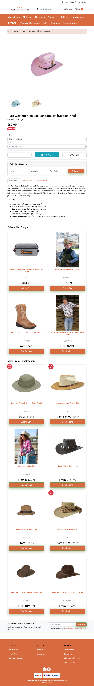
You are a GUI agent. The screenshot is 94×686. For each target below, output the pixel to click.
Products (65, 2)
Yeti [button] (44, 23)
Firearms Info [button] (69, 23)
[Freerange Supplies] (19, 9)
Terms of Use (69, 650)
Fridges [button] (64, 17)
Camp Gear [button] (13, 17)
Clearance (55, 23)
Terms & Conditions (71, 628)
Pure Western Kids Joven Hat (67, 269)
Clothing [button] (27, 17)
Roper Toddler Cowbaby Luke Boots (26, 332)
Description (13, 181)
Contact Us (82, 2)
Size (9, 142)
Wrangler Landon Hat (26, 466)
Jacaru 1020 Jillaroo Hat (67, 529)
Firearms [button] (39, 17)
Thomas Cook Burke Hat (26, 529)
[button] (74, 154)
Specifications (26, 181)
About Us (73, 2)
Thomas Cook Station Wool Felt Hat (26, 592)
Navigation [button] (78, 17)
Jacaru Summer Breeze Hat (67, 403)
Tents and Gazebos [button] (29, 23)
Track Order (13, 654)
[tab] (13, 180)
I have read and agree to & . (68, 628)
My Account (13, 650)
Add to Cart (26, 288)
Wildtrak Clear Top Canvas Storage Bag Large (26, 270)
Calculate (76, 171)
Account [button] (69, 9)
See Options (26, 351)
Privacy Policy (82, 628)
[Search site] (37, 9)
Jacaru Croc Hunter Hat (68, 466)
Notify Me (48, 155)
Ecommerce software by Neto (59, 680)
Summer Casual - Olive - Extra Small (26, 403)
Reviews (39, 181)
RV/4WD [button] (12, 23)
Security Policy (69, 662)
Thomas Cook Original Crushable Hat (67, 592)
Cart (80, 9)
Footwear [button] (52, 17)
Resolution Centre (15, 658)
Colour (9, 135)
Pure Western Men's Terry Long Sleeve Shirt (67, 333)
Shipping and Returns (72, 658)
